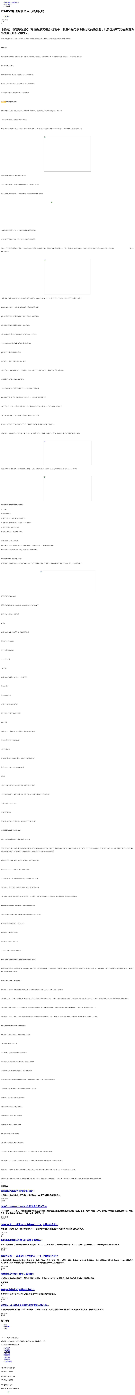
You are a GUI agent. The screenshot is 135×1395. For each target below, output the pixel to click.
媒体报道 (7, 1357)
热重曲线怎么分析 (9, 1191)
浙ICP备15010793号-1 (65, 1392)
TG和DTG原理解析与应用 (13, 1240)
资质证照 (7, 1359)
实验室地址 (8, 1361)
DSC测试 (3, 102)
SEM (5, 1328)
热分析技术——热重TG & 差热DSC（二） (21, 1224)
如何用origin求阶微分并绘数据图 (17, 1305)
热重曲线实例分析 (9, 1274)
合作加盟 (7, 1350)
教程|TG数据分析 (9, 1289)
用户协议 (7, 1352)
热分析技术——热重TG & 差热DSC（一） (21, 1256)
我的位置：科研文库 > (11, 2)
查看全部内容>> (27, 1191)
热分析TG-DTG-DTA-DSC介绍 (16, 1206)
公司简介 (7, 1348)
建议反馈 (7, 1354)
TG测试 (6, 16)
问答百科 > (7, 4)
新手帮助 (7, 1356)
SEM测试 (7, 1326)
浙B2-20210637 (52, 1392)
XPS (5, 1325)
